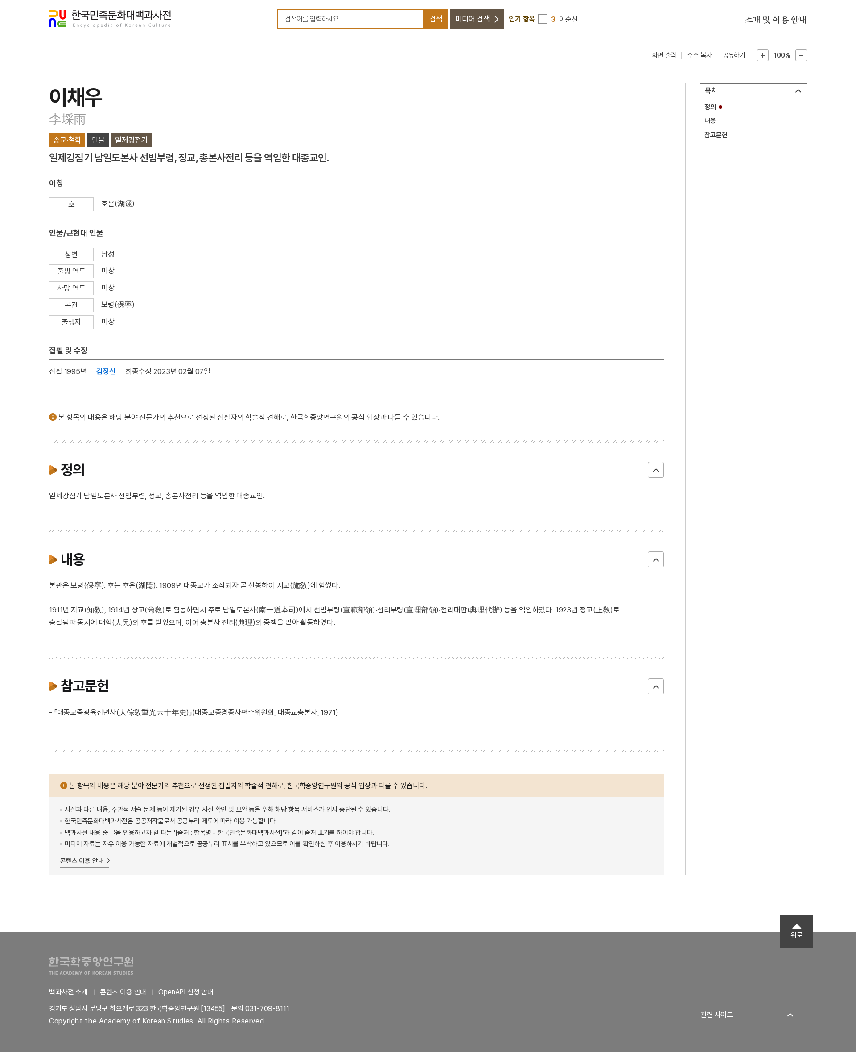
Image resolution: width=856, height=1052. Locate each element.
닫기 (656, 470)
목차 (711, 90)
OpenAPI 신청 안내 (186, 992)
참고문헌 (715, 135)
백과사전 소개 (68, 992)
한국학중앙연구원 (91, 966)
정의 (710, 107)
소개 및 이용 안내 (776, 20)
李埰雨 (67, 119)
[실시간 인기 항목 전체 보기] (542, 19)
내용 (710, 121)
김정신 (106, 371)
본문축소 (801, 55)
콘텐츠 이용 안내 (82, 861)
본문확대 (763, 55)
